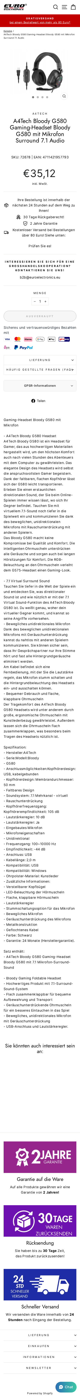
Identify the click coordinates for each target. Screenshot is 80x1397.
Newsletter (39, 1368)
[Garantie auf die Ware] (40, 1157)
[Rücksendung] (40, 1221)
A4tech (40, 113)
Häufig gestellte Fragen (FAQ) (40, 369)
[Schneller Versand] (40, 1284)
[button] (66, 1387)
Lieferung (40, 360)
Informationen (39, 1357)
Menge (40, 293)
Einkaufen (39, 1346)
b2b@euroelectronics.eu (40, 277)
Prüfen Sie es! (40, 246)
